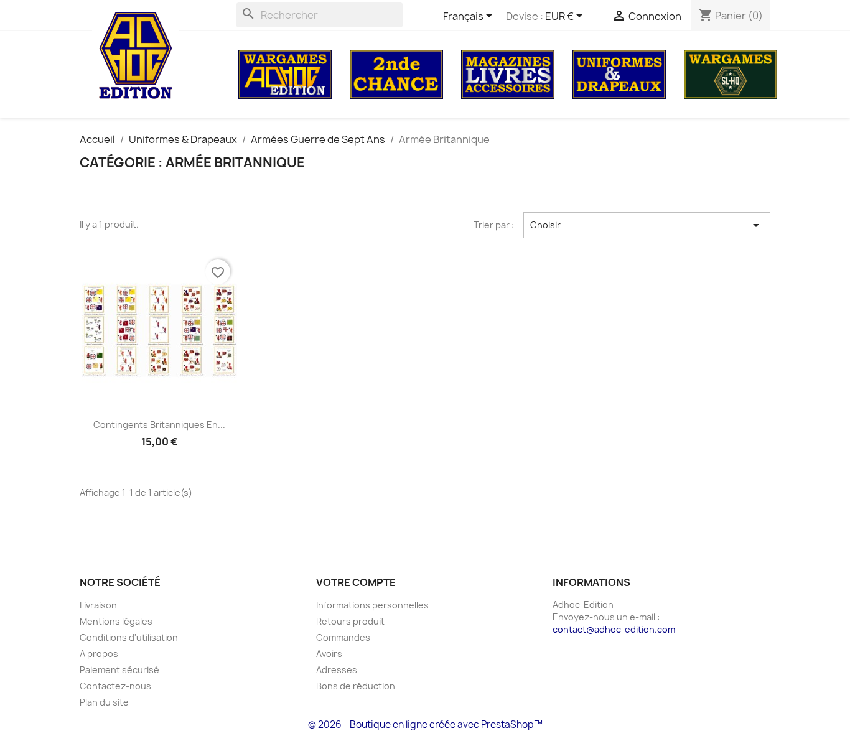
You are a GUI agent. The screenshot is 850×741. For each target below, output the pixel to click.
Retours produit (350, 621)
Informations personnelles (372, 605)
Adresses (336, 670)
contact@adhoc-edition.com (614, 629)
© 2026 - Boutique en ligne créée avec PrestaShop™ (425, 724)
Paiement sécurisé (119, 670)
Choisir (647, 225)
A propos (99, 653)
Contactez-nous (115, 686)
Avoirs (329, 653)
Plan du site (104, 702)
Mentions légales (116, 621)
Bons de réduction (355, 686)
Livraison (98, 605)
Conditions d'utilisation (129, 637)
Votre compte (356, 582)
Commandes (343, 637)
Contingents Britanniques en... (159, 425)
